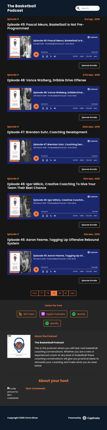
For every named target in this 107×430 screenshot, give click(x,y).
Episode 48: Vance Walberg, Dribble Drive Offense (46, 80)
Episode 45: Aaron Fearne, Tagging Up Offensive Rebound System (53, 242)
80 (60, 293)
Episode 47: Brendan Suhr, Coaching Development (47, 132)
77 (41, 293)
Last (72, 293)
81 (66, 293)
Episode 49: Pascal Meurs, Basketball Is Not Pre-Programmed (45, 26)
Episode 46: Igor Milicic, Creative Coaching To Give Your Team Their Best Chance (51, 186)
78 (48, 293)
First (34, 293)
